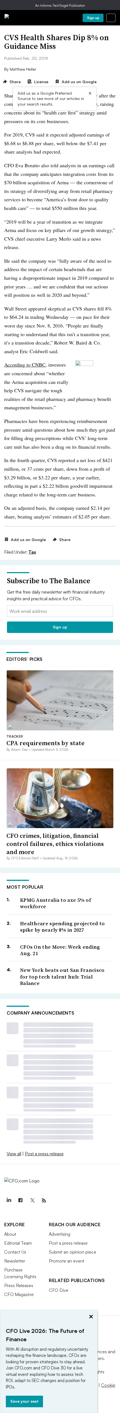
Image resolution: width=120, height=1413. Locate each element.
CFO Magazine (19, 1294)
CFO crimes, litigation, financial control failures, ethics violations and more (55, 843)
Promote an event (66, 1261)
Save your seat (24, 1401)
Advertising (59, 1234)
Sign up (93, 18)
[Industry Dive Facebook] (20, 1200)
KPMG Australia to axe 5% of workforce (55, 903)
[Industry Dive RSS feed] (44, 1200)
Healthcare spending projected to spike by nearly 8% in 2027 (62, 926)
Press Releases (18, 1285)
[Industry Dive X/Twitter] (32, 1200)
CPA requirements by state (45, 743)
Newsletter (14, 1261)
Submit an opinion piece (72, 1252)
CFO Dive (58, 1290)
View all (14, 1153)
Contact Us (15, 1252)
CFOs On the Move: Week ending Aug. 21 (60, 950)
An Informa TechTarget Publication (60, 5)
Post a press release (44, 1153)
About (10, 1234)
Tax (32, 552)
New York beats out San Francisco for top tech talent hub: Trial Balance (62, 976)
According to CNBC (24, 364)
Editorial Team (18, 1243)
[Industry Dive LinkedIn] (9, 1200)
